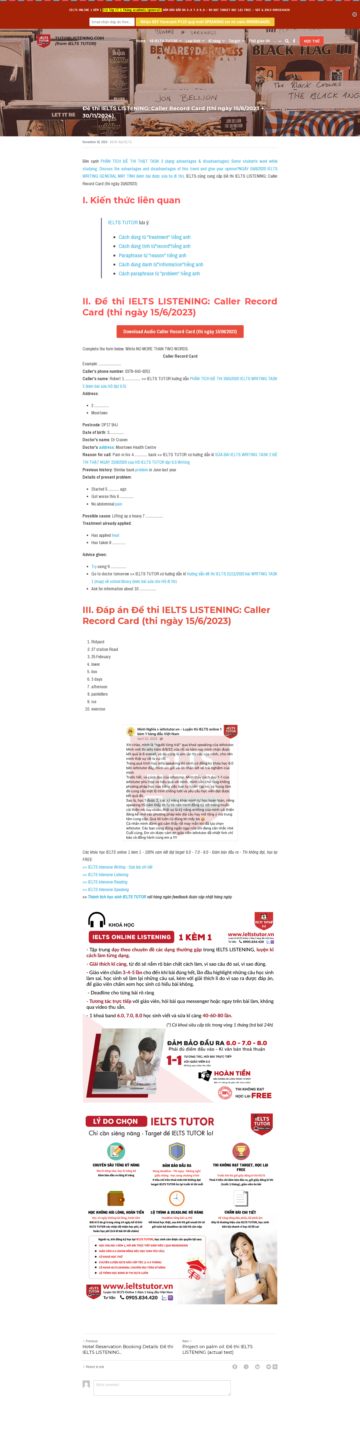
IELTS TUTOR (123, 222)
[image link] (43, 41)
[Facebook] (234, 1366)
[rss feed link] (275, 1366)
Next (185, 1341)
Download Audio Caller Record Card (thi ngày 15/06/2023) (180, 331)
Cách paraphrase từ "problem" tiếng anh (160, 273)
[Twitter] (246, 1366)
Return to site (95, 1367)
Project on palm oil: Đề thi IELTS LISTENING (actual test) (217, 1349)
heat (116, 535)
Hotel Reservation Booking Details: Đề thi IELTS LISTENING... (128, 1349)
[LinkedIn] (257, 1366)
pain (118, 504)
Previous (92, 1341)
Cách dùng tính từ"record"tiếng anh (155, 246)
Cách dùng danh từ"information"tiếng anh (161, 264)
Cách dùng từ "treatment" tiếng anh (155, 237)
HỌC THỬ (311, 41)
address (106, 447)
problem (142, 470)
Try (94, 566)
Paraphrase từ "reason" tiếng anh (153, 255)
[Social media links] (294, 41)
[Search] (287, 41)
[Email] (268, 1366)
